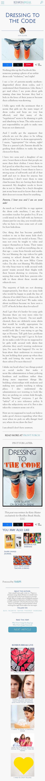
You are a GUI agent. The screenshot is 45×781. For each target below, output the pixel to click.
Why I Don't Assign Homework (22, 625)
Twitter (20, 611)
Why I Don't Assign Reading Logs (22, 623)
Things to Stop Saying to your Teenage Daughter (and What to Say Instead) (22, 701)
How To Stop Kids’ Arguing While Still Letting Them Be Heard (22, 749)
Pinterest (28, 611)
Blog (5, 611)
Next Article (22, 629)
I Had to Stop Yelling (22, 777)
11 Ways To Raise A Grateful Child (23, 730)
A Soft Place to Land (22, 672)
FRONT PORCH (31, 435)
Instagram (37, 611)
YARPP (17, 582)
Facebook (12, 611)
